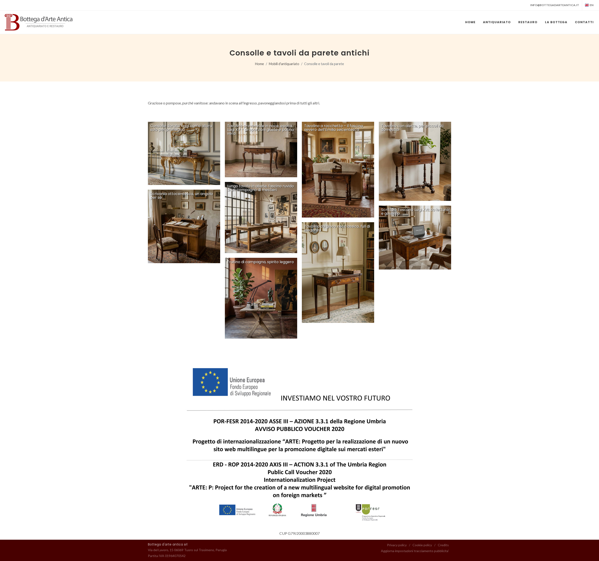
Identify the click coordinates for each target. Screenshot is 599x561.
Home (259, 64)
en (591, 5)
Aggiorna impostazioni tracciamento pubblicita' (415, 551)
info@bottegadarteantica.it (554, 5)
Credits (443, 545)
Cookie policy (422, 545)
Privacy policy (397, 545)
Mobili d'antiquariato (284, 64)
